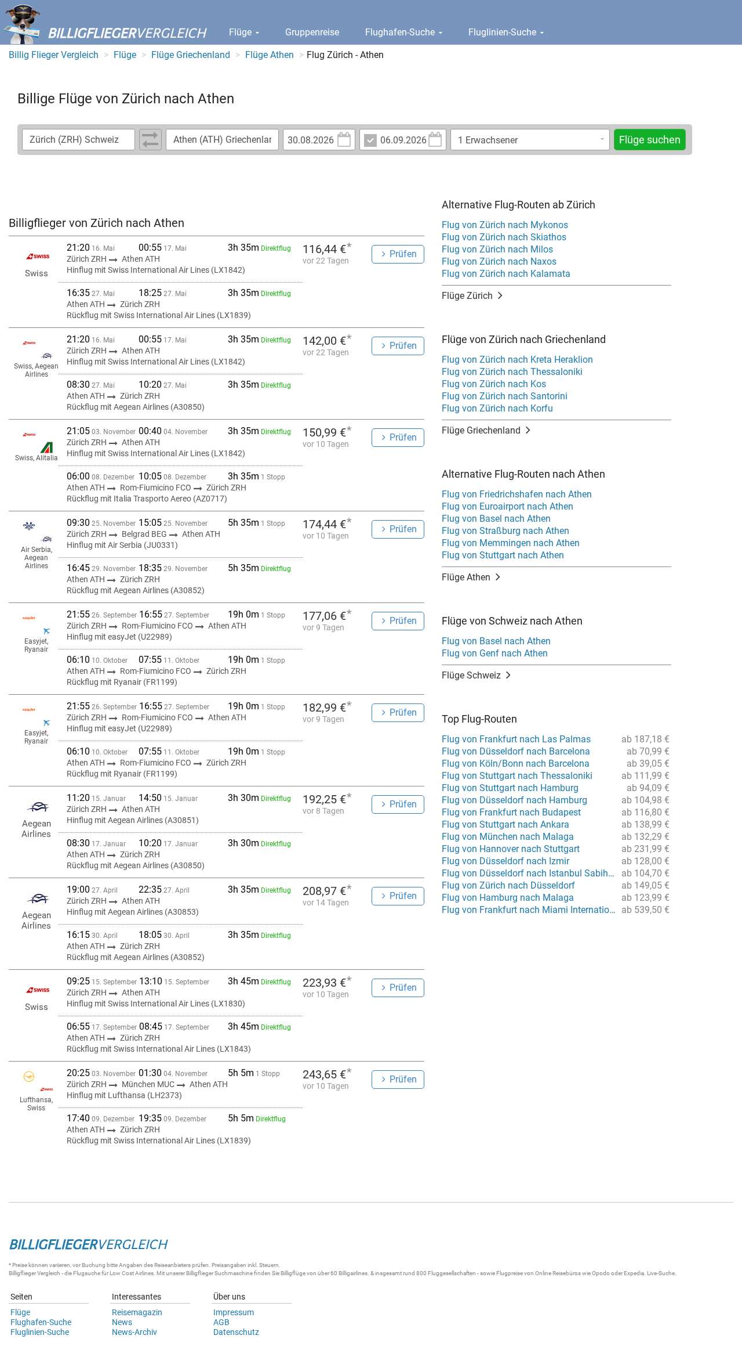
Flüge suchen (650, 139)
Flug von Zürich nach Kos (494, 383)
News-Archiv (134, 1332)
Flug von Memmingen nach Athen (511, 542)
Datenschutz (236, 1332)
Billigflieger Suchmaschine (219, 1273)
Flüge (241, 32)
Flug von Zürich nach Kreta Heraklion (517, 359)
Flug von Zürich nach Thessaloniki (512, 371)
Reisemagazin (137, 1312)
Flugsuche (86, 1273)
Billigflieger (22, 1273)
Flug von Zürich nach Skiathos (504, 237)
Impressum (233, 1312)
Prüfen (403, 253)
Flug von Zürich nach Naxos (499, 261)
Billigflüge (293, 1273)
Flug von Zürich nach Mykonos (505, 224)
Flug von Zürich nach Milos (497, 249)
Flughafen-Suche (401, 32)
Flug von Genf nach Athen (495, 653)
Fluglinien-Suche (503, 32)
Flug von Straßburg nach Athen (505, 530)
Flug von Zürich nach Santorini (505, 396)
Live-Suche (661, 1273)
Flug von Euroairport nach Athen (507, 506)
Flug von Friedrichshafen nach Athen (517, 494)
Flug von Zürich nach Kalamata (506, 273)
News (122, 1322)
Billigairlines (353, 1273)
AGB (221, 1322)
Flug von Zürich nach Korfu (497, 408)
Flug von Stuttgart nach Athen (503, 555)
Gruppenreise (312, 32)
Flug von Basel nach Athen (496, 518)
